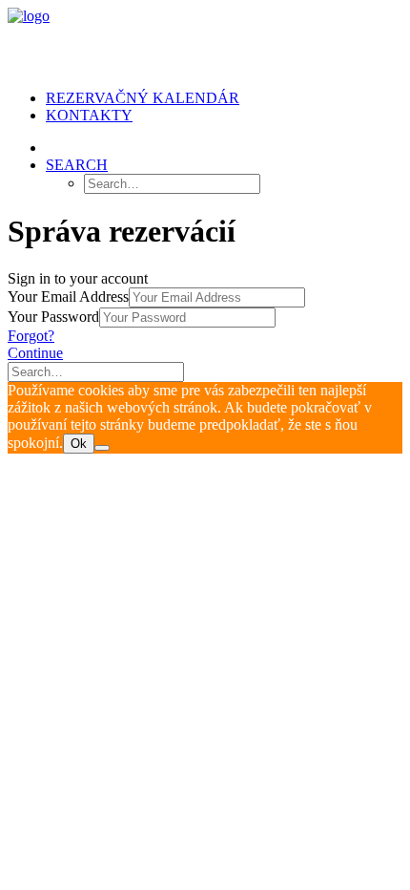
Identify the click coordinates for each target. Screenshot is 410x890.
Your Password (53, 316)
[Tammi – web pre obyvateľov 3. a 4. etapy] (205, 41)
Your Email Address (68, 296)
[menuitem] (224, 98)
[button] (77, 165)
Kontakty (89, 115)
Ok (79, 443)
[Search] (96, 371)
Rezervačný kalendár (142, 98)
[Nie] (102, 448)
